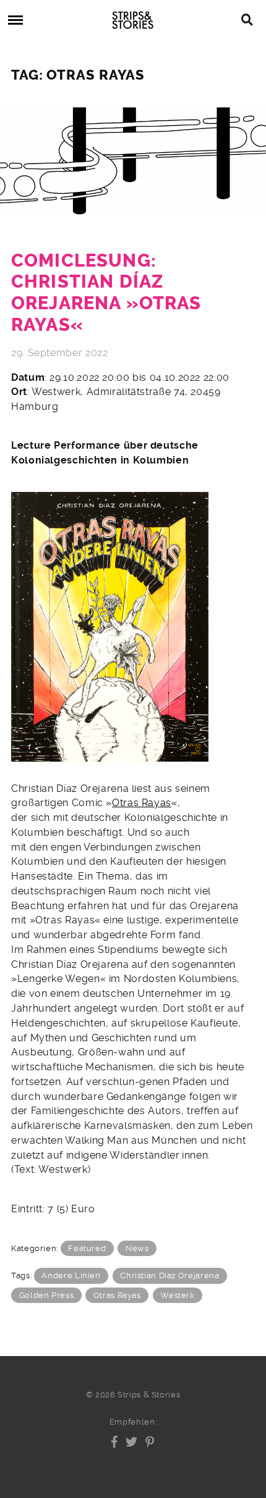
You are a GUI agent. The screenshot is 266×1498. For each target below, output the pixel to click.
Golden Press (46, 1295)
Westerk (177, 1295)
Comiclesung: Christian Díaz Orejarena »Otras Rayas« (106, 293)
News (137, 1248)
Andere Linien (70, 1275)
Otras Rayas (141, 803)
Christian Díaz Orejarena (169, 1275)
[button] (114, 1442)
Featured (87, 1248)
